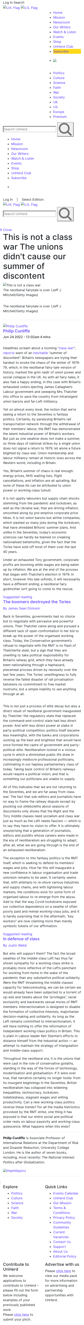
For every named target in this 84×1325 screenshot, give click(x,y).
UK (55, 102)
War (56, 92)
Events (58, 37)
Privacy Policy (64, 1217)
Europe (58, 112)
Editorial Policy (64, 1256)
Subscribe (61, 51)
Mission (59, 17)
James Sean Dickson (21, 608)
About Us (60, 1251)
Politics (58, 73)
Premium (60, 117)
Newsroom (61, 22)
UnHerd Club (63, 46)
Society (59, 97)
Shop (57, 42)
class (63, 348)
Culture (58, 78)
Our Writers (62, 27)
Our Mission (62, 1203)
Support (59, 1247)
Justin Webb (15, 945)
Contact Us (62, 1242)
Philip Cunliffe (16, 331)
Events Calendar (65, 1193)
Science (59, 83)
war (70, 348)
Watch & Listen (64, 32)
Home (57, 13)
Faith (57, 87)
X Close (6, 230)
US (55, 107)
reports (8, 353)
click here (21, 1314)
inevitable (40, 353)
